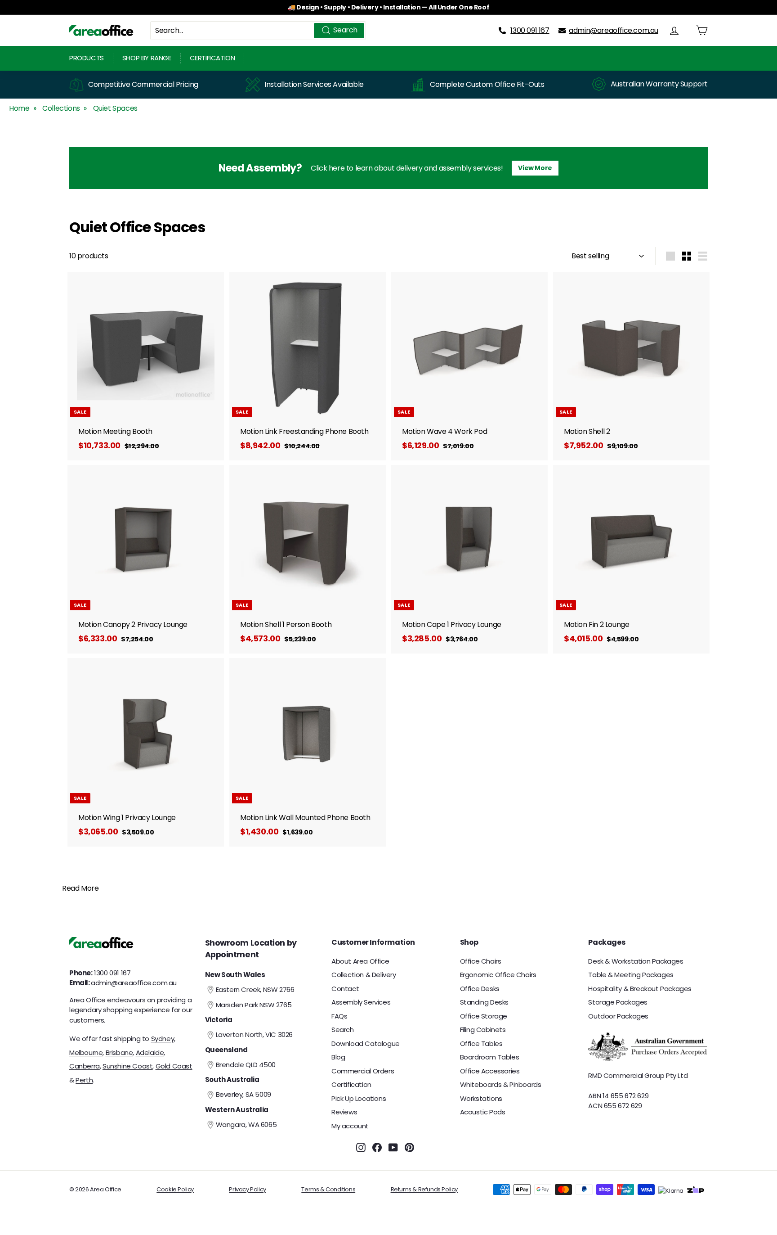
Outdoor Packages (618, 1016)
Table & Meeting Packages (630, 974)
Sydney (162, 1038)
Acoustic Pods (482, 1112)
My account (350, 1126)
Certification (212, 58)
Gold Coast (174, 1066)
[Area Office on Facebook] (377, 1147)
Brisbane (119, 1052)
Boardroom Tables (489, 1057)
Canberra (84, 1066)
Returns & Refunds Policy (424, 1189)
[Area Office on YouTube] (393, 1147)
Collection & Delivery (363, 974)
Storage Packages (618, 1002)
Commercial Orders (362, 1071)
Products (86, 58)
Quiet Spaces (115, 108)
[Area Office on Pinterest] (409, 1147)
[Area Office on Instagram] (361, 1147)
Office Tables (481, 1043)
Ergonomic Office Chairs (498, 974)
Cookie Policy (175, 1189)
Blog (338, 1057)
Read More (80, 888)
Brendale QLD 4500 (246, 1064)
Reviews (344, 1112)
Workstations (481, 1098)
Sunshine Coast (127, 1066)
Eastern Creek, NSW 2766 (255, 989)
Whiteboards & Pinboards (500, 1084)
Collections (61, 108)
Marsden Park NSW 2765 (254, 1005)
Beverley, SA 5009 (243, 1094)
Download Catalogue (365, 1043)
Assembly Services (360, 1002)
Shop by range (146, 58)
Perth (84, 1080)
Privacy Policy (247, 1189)
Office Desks (480, 988)
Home (19, 108)
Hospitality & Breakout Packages (640, 988)
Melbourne (86, 1052)
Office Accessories (490, 1071)
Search (342, 1029)
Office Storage (483, 1016)
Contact (345, 988)
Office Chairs (480, 961)
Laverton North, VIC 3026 (254, 1034)
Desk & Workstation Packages (635, 961)
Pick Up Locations (358, 1098)
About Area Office (360, 961)
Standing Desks (484, 1002)
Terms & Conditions (328, 1189)
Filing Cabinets (483, 1029)
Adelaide (150, 1052)
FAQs (339, 1016)
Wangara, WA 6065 (246, 1124)
